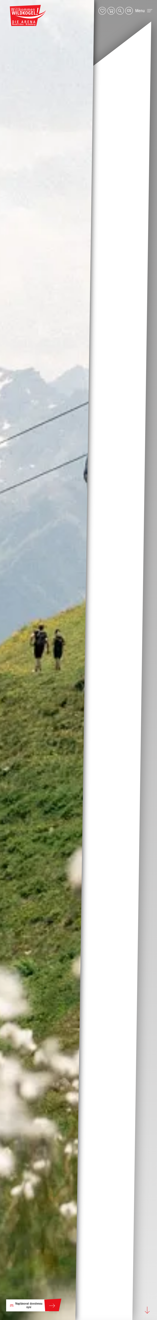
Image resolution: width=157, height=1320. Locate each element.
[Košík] (111, 11)
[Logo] (28, 15)
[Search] (120, 11)
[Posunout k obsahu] (147, 1310)
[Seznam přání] (102, 11)
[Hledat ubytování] (52, 1305)
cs (129, 10)
